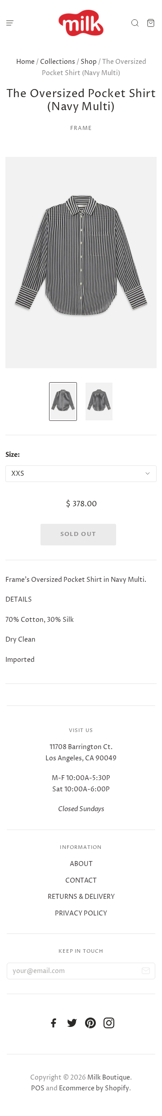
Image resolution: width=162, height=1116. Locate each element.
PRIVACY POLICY (81, 913)
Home (25, 62)
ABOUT (81, 864)
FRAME (81, 128)
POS (38, 1088)
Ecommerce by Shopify (94, 1088)
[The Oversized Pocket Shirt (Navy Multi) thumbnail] (63, 401)
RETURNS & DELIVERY (81, 897)
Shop (89, 62)
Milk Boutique (108, 1077)
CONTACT (81, 880)
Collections (57, 62)
